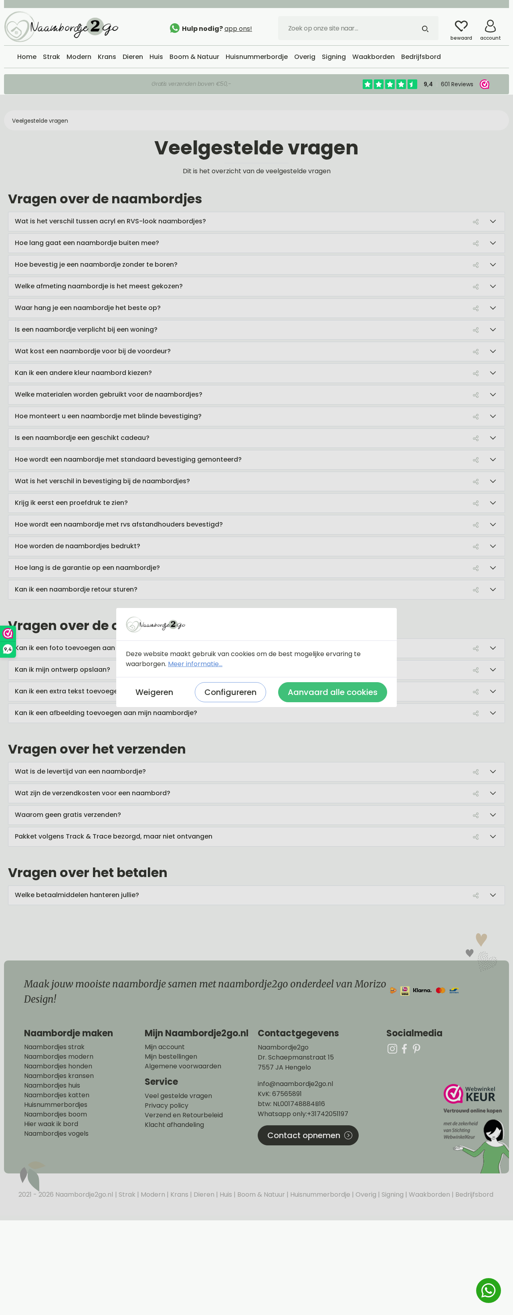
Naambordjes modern (58, 1057)
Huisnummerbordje (319, 1194)
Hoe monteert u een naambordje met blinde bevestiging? (108, 416)
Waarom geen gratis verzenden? (68, 814)
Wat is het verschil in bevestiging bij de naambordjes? (102, 481)
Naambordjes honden (58, 1066)
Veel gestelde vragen (178, 1096)
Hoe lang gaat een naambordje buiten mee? (87, 242)
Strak (126, 1194)
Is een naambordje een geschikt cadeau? (82, 437)
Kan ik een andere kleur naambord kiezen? (83, 372)
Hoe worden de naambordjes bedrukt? (77, 546)
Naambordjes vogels (56, 1134)
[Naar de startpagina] (64, 26)
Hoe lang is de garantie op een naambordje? (87, 567)
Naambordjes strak (54, 1047)
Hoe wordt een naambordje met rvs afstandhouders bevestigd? (119, 524)
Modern (152, 1194)
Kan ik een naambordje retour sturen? (76, 589)
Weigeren (154, 692)
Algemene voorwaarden (183, 1066)
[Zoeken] (425, 28)
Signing (392, 1194)
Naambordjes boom (55, 1114)
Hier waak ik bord (51, 1124)
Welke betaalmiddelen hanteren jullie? (77, 895)
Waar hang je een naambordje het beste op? (88, 307)
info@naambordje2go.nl (295, 1083)
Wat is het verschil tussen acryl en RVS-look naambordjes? (110, 221)
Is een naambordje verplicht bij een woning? (86, 329)
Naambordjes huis (52, 1086)
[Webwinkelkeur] (475, 1128)
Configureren (230, 692)
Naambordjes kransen (59, 1076)
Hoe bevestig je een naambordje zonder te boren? (96, 264)
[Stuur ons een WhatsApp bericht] (488, 1290)
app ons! (238, 28)
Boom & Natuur (260, 1194)
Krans (178, 1194)
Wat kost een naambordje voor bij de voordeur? (93, 351)
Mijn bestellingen (171, 1057)
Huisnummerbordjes (55, 1105)
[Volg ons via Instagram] (392, 1048)
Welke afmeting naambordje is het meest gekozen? (99, 286)
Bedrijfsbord (473, 1194)
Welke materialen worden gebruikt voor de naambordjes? (108, 394)
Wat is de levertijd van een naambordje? (80, 771)
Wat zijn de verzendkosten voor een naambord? (92, 793)
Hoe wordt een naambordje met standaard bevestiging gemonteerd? (128, 459)
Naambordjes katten (56, 1095)
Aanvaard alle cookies (333, 692)
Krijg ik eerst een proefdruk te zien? (71, 502)
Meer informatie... (195, 664)
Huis (225, 1194)
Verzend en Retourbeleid (184, 1115)
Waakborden (428, 1194)
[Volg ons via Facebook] (404, 1048)
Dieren (203, 1194)
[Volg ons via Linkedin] (416, 1048)
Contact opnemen (303, 1135)
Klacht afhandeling (174, 1125)
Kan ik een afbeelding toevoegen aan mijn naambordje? (106, 712)
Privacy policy (166, 1106)
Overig (365, 1194)
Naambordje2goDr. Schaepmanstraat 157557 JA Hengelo (296, 1057)
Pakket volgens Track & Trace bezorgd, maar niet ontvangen (113, 836)
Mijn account (165, 1047)
